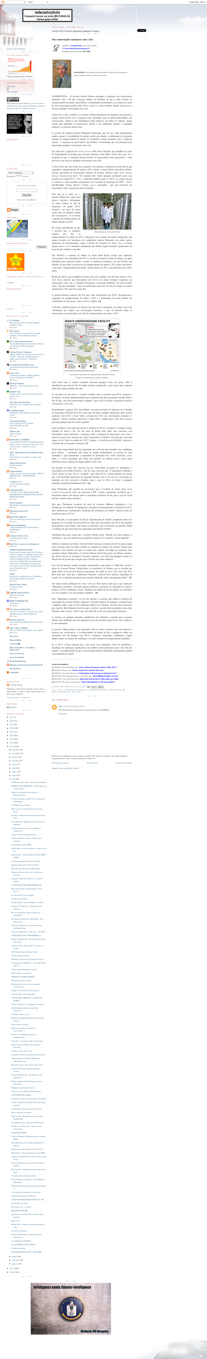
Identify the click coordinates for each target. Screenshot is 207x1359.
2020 (12, 728)
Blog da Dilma (15, 640)
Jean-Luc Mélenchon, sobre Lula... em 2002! (28, 931)
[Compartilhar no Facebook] (99, 687)
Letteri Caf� (15, 643)
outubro (15, 757)
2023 (12, 717)
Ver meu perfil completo (18, 698)
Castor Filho (11, 86)
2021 (12, 724)
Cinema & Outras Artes (19, 535)
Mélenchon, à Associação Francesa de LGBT (28, 1153)
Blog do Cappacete (17, 619)
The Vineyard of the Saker (20, 402)
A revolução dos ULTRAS (21, 1241)
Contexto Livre (16, 481)
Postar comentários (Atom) (68, 768)
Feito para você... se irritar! (21, 1207)
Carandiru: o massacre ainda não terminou (27, 1041)
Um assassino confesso (19, 1024)
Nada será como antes (17, 595)
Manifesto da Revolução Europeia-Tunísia (27, 959)
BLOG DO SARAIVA (18, 517)
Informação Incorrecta (19, 510)
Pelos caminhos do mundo (21, 1112)
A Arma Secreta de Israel (20, 955)
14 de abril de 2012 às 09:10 (74, 706)
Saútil (12, 574)
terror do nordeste (17, 657)
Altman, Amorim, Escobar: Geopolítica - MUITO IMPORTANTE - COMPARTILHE (27, 474)
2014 (12, 739)
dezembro (16, 749)
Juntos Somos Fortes (18, 462)
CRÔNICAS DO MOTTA (19, 592)
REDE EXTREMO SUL (19, 600)
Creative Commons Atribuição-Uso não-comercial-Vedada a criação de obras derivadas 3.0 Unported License (26, 106)
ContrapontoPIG (16, 490)
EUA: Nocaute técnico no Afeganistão (25, 868)
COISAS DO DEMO (18, 1132)
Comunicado (14, 603)
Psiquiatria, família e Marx (21, 980)
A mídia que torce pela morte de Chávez (26, 1109)
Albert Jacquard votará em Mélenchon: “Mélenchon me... (26, 1059)
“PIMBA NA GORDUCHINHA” (23, 976)
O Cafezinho (15, 320)
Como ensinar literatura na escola (24, 969)
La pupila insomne (17, 410)
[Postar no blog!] (94, 687)
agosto (14, 764)
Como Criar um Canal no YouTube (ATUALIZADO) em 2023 (21, 424)
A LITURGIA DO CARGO (21, 1095)
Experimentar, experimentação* (23, 994)
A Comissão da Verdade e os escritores (25, 1192)
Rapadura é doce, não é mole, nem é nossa (27, 1064)
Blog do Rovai (15, 668)
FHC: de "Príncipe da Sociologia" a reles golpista (26, 630)
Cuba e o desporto (16, 434)
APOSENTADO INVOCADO (21, 549)
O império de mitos (16, 587)
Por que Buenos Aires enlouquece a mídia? (27, 902)
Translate (25, 176)
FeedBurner (31, 199)
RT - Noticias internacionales (21, 341)
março (14, 1256)
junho (14, 771)
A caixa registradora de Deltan (20, 484)
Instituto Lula (15, 391)
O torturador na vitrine (19, 1203)
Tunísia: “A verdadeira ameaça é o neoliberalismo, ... (24, 1036)
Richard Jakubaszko (18, 661)
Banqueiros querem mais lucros (23, 1087)
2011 (12, 1268)
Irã (124, 690)
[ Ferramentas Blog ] (18, 421)
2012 (12, 746)
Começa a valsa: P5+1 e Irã (21, 1051)
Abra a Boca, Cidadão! (19, 627)
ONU (69, 692)
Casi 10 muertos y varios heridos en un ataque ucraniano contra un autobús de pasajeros (25, 334)
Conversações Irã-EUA (97, 690)
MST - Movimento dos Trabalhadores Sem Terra (26, 453)
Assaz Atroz (14, 373)
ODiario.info (15, 431)
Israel (55, 692)
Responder (63, 713)
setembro (15, 760)
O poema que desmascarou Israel (23, 1175)
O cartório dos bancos (19, 1230)
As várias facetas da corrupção (22, 895)
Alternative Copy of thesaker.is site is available (25, 404)
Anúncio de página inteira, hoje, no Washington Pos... (24, 793)
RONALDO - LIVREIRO (19, 439)
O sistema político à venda (18, 538)
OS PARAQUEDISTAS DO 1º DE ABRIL (26, 1252)
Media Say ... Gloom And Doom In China (24, 386)
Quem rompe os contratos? (21, 973)
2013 (12, 742)
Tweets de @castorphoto (16, 48)
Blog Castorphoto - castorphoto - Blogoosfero (23, 648)
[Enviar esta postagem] (87, 687)
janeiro (15, 1263)
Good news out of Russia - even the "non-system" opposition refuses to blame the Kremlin (26, 612)
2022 (12, 720)
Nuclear (62, 692)
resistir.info (14, 672)
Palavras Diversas (17, 653)
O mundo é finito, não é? (20, 1014)
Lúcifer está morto (16, 465)
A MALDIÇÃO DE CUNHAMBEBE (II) (26, 885)
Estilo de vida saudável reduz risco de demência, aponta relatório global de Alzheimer (26, 577)
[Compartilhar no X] (97, 687)
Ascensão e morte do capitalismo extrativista (28, 1054)
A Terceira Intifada (18, 1248)
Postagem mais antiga (124, 762)
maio (14, 775)
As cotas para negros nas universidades (26, 861)
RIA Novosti (14, 331)
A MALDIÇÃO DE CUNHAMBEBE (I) (26, 935)
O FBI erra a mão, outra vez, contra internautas (28, 782)
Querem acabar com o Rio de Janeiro (25, 865)
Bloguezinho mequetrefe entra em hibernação (25, 505)
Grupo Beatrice (16, 471)
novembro (16, 753)
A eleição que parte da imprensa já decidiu (24, 367)
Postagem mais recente (60, 762)
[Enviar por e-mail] (91, 687)
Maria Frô (14, 636)
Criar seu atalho (12, 92)
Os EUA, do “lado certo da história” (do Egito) (28, 1098)
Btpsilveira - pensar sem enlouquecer (24, 543)
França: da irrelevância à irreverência (25, 990)
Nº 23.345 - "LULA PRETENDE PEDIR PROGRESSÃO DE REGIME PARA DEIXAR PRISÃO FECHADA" (26, 494)
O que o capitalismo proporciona (23, 834)
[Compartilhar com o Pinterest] (102, 687)
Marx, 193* (15, 1220)
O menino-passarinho (19, 898)
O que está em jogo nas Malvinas (23, 1196)
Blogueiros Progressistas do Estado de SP (26, 664)
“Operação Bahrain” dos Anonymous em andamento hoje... (26, 926)
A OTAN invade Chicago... (21, 805)
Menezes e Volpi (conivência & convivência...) (23, 1029)
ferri (60, 706)
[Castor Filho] (8, 89)
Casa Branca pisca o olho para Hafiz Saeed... (28, 1122)
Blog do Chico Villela (18, 584)
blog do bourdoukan (18, 525)
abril (14, 779)
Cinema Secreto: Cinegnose (20, 352)
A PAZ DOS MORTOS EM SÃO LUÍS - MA (27, 1199)
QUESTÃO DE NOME (19, 1210)
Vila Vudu (76, 692)
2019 (12, 731)
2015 (12, 735)
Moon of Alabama (17, 383)
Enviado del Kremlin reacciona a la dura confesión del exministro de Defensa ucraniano (26, 345)
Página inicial (92, 762)
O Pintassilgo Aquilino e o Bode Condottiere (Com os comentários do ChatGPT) (25, 376)
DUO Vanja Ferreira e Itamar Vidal (24, 952)
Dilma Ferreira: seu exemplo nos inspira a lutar (25, 457)
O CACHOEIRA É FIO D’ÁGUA (23, 1244)
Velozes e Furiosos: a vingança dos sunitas (27, 1004)
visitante (10, 282)
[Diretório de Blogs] (15, 270)
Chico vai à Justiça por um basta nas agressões (25, 519)
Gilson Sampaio (16, 502)
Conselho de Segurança (75, 690)
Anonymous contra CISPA (21, 844)
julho (14, 768)
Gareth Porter (115, 690)
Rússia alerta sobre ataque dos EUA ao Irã (27, 1149)
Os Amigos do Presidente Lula (22, 364)
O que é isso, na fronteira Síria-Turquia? (26, 1091)
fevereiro (15, 1260)
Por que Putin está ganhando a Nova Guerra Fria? (26, 622)
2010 (12, 1272)
